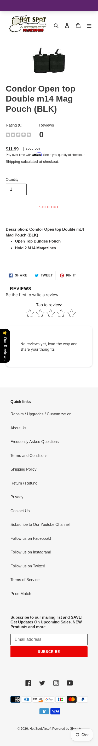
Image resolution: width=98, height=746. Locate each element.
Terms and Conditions (29, 455)
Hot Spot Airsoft (40, 728)
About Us (18, 428)
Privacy (17, 497)
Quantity (12, 180)
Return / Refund (23, 483)
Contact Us (20, 510)
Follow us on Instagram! (30, 552)
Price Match (20, 593)
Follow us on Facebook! (30, 538)
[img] (18, 135)
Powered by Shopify (66, 728)
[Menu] (89, 25)
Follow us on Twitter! (27, 566)
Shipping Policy (23, 469)
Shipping (13, 161)
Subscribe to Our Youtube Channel (40, 524)
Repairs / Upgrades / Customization (40, 414)
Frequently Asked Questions (34, 441)
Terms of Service (24, 579)
